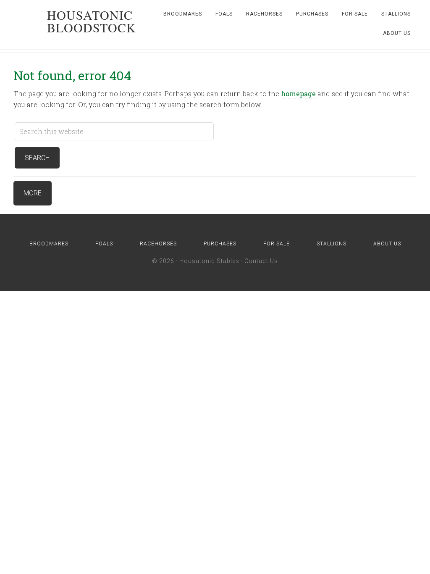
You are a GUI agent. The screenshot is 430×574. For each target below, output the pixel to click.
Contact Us (261, 261)
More (33, 193)
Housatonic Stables (209, 261)
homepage (298, 93)
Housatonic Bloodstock (91, 21)
